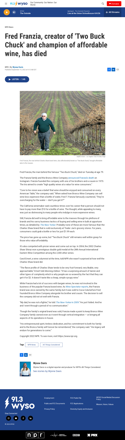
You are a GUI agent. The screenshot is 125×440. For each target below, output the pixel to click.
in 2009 (67, 302)
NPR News (9, 27)
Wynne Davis (18, 67)
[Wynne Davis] (25, 369)
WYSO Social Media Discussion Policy (108, 398)
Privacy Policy (49, 409)
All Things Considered (51, 345)
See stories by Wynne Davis (47, 371)
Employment (49, 398)
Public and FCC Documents (54, 403)
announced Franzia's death (81, 178)
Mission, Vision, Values (105, 404)
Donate (115, 3)
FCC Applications (76, 403)
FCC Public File (75, 398)
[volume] (14, 12)
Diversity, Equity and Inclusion (81, 409)
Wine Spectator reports (77, 286)
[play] (7, 12)
